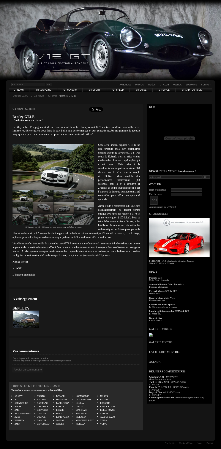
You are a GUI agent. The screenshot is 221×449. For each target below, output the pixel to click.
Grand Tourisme (192, 90)
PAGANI (104, 399)
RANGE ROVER (107, 406)
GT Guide (141, 90)
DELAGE (60, 396)
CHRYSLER (42, 410)
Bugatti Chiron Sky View (162, 298)
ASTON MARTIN (22, 413)
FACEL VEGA (62, 403)
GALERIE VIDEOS (160, 329)
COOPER (41, 417)
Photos (139, 85)
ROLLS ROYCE (107, 410)
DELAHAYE (61, 399)
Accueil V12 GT (21, 96)
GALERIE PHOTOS (160, 342)
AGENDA (155, 361)
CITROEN (41, 413)
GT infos (52, 96)
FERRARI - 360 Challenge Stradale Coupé (171, 261)
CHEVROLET (43, 406)
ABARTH (18, 396)
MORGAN (80, 424)
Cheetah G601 (156, 376)
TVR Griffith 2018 (159, 382)
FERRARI (60, 406)
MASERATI (81, 410)
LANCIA (80, 403)
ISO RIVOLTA (62, 417)
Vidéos (152, 85)
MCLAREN (81, 417)
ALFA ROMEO (21, 403)
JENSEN (60, 424)
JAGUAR (60, 420)
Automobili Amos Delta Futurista (166, 284)
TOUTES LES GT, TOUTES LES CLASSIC (36, 386)
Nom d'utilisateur (157, 189)
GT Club (164, 85)
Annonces (125, 85)
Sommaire (191, 85)
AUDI (17, 417)
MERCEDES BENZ (85, 420)
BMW (17, 424)
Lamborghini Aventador (161, 397)
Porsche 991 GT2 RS (160, 387)
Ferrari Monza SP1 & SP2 (163, 291)
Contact (206, 85)
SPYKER (104, 413)
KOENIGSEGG (82, 396)
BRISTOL (41, 396)
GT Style (164, 90)
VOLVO (103, 424)
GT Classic (70, 90)
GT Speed (118, 90)
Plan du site (170, 443)
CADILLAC (42, 403)
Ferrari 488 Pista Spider (162, 304)
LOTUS (79, 406)
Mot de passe (155, 194)
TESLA (103, 420)
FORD (59, 413)
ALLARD (18, 406)
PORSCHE (105, 403)
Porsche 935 (155, 277)
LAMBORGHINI (83, 399)
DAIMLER (42, 420)
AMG (16, 410)
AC (15, 399)
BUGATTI (41, 399)
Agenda (177, 85)
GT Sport (94, 90)
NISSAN (104, 396)
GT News (19, 90)
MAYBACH (81, 413)
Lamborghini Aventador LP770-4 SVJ (169, 311)
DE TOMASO (43, 424)
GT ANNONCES (158, 213)
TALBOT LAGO (107, 417)
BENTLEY (21, 308)
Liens (199, 443)
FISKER (60, 410)
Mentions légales (186, 443)
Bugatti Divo (156, 318)
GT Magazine (43, 90)
